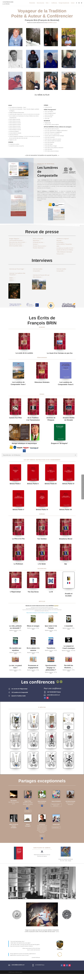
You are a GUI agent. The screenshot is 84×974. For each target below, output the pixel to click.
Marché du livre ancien (15, 244)
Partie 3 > (12, 280)
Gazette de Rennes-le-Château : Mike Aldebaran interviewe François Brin (65, 252)
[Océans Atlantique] (15, 89)
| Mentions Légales (18, 972)
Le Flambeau (60, 242)
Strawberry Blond (65, 539)
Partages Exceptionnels (64, 2)
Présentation (32, 2)
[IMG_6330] (51, 45)
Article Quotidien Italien (15, 246)
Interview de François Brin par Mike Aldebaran (41, 276)
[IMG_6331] (69, 67)
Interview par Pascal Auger (16, 269)
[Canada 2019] (69, 45)
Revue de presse (40, 2)
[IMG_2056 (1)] (69, 89)
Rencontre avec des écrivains (17, 242)
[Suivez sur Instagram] (47, 698)
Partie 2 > (12, 279)
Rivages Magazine (14, 238)
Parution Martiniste (38, 248)
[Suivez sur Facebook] (45, 698)
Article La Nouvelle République (38, 239)
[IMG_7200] (51, 89)
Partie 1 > (12, 277)
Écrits (47, 2)
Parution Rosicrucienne (39, 246)
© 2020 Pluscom (11, 972)
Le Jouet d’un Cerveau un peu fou (60, 353)
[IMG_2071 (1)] (15, 45)
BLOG (41, 835)
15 (82, 496)
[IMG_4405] (33, 67)
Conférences (54, 2)
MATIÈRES (50, 22)
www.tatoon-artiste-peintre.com (56, 805)
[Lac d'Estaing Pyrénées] (33, 45)
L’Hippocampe (15, 592)
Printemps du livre (38, 242)
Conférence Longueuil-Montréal (63, 239)
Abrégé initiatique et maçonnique (24, 443)
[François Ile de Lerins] (15, 67)
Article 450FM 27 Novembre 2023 (64, 245)
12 (82, 492)
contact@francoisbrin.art (53, 695)
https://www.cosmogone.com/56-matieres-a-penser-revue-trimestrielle (42, 612)
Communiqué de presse (16, 240)
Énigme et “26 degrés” (59, 443)
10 (82, 489)
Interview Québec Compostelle (38, 270)
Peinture (35, 244)
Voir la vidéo (27, 811)
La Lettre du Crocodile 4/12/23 (65, 248)
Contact (72, 2)
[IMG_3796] (51, 67)
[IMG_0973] (33, 89)
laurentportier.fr (55, 827)
